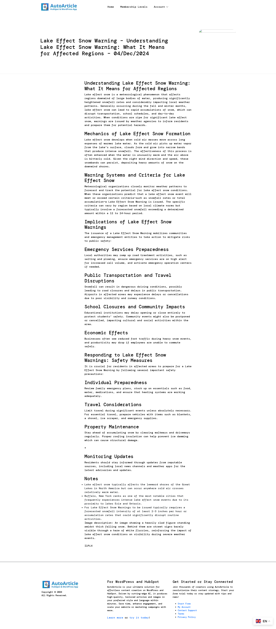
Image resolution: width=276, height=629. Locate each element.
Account (159, 6)
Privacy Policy (187, 617)
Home (110, 6)
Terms (181, 613)
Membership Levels (133, 6)
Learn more (115, 617)
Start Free (184, 603)
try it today (139, 617)
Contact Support (187, 610)
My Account (184, 607)
